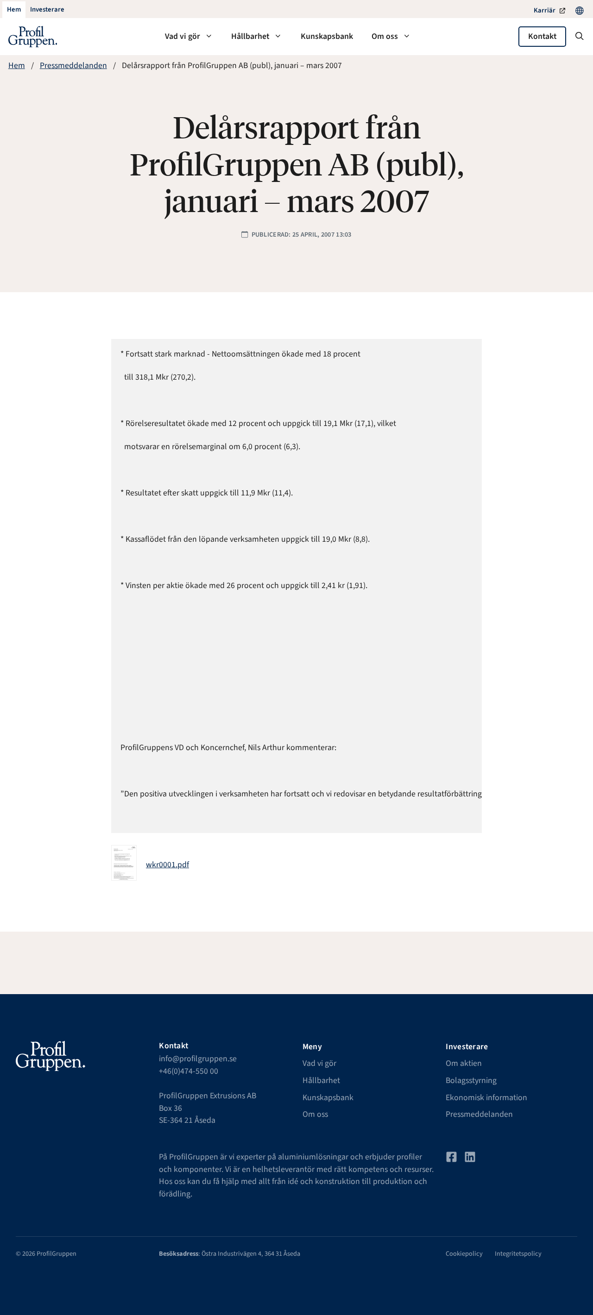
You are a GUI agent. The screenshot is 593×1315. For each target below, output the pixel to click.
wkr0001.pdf (167, 864)
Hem (16, 65)
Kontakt (542, 36)
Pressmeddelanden (73, 65)
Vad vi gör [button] (182, 36)
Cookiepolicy (464, 1254)
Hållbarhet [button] (250, 36)
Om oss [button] (385, 36)
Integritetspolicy (518, 1254)
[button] (579, 36)
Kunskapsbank (327, 36)
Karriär (544, 10)
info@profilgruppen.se (198, 1059)
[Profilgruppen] (32, 36)
